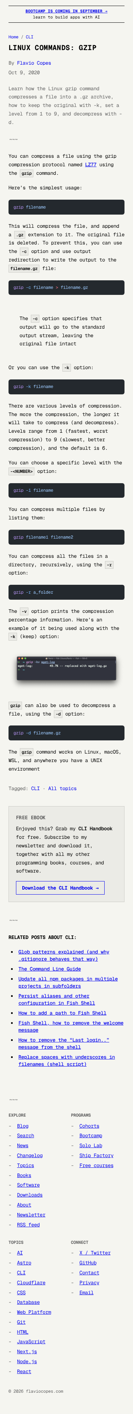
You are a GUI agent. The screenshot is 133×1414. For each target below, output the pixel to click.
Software (28, 1185)
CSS (21, 1292)
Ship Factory (96, 1155)
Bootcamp (90, 1135)
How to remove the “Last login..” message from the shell (63, 1043)
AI (20, 1253)
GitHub (87, 1262)
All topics (62, 788)
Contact (89, 1272)
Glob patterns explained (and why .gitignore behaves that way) (63, 955)
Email (86, 1292)
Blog (22, 1126)
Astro (24, 1262)
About (24, 1205)
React (24, 1371)
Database (28, 1302)
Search (25, 1135)
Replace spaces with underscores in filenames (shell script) (66, 1060)
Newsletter (31, 1214)
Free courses (96, 1165)
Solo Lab (90, 1145)
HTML (22, 1332)
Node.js (27, 1361)
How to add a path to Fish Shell (62, 1013)
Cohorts (89, 1126)
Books (24, 1175)
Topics (25, 1165)
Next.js (27, 1351)
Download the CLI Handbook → (60, 888)
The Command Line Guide (49, 969)
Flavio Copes (34, 63)
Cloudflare (31, 1282)
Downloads (30, 1195)
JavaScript (31, 1341)
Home (13, 37)
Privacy (89, 1282)
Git (21, 1322)
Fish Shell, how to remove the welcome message (70, 1026)
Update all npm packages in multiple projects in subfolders (68, 982)
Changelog (30, 1155)
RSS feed (28, 1224)
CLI (29, 37)
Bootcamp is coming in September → (66, 11)
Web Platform (34, 1312)
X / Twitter (95, 1253)
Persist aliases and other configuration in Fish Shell (56, 999)
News (22, 1145)
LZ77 (90, 164)
